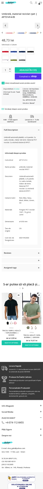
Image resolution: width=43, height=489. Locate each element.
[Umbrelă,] (10, 32)
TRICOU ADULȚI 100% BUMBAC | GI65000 (31, 336)
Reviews (7, 253)
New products (28, 95)
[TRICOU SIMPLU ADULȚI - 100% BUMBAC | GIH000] (11, 306)
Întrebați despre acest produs (16, 109)
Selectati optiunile (11, 343)
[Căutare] (31, 2)
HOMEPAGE (31, 93)
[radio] (5, 51)
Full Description (11, 130)
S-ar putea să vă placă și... (21, 284)
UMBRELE (26, 97)
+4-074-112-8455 (15, 422)
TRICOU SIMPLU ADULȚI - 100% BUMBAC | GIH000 (11, 332)
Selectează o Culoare (9, 45)
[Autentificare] (36, 2)
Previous (5, 25)
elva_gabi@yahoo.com (16, 448)
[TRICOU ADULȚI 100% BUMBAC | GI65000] (31, 308)
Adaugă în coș (28, 70)
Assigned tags (10, 267)
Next (37, 25)
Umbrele (34, 97)
